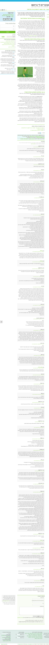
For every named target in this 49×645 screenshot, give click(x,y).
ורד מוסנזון (12, 69)
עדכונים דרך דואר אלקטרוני (6, 636)
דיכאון (26, 633)
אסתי (13, 51)
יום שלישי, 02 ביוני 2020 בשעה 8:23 (39, 460)
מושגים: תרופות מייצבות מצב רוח (36, 130)
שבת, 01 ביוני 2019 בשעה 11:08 (39, 421)
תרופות (36, 638)
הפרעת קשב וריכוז (39, 634)
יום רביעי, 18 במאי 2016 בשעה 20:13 (38, 156)
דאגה (28, 633)
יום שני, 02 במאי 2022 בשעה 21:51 (39, 580)
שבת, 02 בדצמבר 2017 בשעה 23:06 (39, 355)
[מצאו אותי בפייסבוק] (2, 9)
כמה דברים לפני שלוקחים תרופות (9, 43)
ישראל (13, 62)
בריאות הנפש (32, 633)
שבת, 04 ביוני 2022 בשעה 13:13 (39, 586)
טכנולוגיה (30, 635)
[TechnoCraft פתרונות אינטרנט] (6, 644)
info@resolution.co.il (40, 137)
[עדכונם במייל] (6, 9)
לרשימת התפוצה (32, 138)
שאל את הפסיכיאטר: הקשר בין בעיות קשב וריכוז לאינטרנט (32, 127)
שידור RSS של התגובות (7, 640)
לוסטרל (34, 35)
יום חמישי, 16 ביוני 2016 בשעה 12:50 (38, 170)
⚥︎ (1, 322)
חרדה (32, 634)
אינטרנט (38, 633)
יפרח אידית (40, 367)
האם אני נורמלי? (40, 129)
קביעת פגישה (32, 136)
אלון (13, 68)
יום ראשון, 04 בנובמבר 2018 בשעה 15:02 (38, 394)
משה (13, 55)
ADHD (41, 633)
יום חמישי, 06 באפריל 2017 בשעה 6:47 (38, 305)
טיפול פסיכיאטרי (34, 635)
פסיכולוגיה (40, 637)
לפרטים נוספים (38, 136)
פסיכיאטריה (33, 637)
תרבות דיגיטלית (39, 638)
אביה (13, 64)
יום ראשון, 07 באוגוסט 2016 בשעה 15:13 (38, 251)
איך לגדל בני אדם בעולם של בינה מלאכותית (7, 42)
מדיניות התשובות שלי (5, 600)
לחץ (27, 635)
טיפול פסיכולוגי (40, 635)
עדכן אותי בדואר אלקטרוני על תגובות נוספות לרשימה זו (34, 620)
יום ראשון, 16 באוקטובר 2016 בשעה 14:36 (38, 268)
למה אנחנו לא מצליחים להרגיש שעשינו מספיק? (8, 45)
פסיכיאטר (37, 637)
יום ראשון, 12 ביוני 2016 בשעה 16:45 (39, 164)
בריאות (35, 633)
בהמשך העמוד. (33, 143)
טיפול (29, 634)
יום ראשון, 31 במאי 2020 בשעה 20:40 (38, 450)
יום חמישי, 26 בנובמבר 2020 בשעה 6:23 (38, 541)
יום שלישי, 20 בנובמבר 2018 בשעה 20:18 (38, 402)
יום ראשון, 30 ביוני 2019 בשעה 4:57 (39, 427)
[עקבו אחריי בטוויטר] (1, 9)
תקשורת (29, 637)
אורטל (41, 250)
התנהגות (34, 634)
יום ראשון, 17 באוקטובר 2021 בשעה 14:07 (38, 553)
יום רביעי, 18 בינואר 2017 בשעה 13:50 (38, 276)
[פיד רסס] (4, 9)
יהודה (41, 540)
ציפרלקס (30, 35)
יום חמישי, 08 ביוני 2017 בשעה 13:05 (38, 330)
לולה (13, 58)
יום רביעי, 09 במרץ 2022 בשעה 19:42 (38, 569)
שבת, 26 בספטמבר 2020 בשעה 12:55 (38, 534)
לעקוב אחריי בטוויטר (24, 138)
